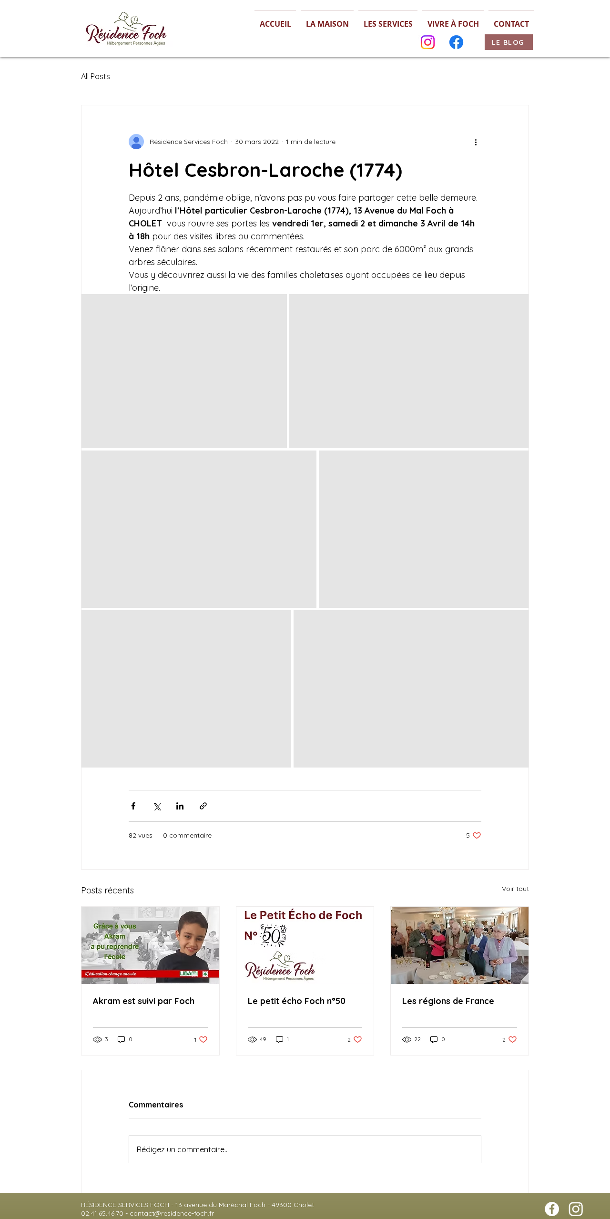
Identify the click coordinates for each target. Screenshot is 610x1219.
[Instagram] (427, 42)
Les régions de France (448, 1000)
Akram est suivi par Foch (143, 1000)
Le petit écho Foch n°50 (297, 1000)
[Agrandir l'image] (184, 371)
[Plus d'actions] (475, 141)
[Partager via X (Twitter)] (156, 805)
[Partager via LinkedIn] (179, 805)
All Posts (95, 76)
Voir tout (515, 888)
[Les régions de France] (460, 945)
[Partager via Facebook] (133, 805)
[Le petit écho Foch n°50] (305, 945)
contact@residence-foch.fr (172, 1213)
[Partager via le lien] (203, 805)
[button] (327, 19)
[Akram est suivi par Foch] (150, 945)
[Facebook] (456, 42)
